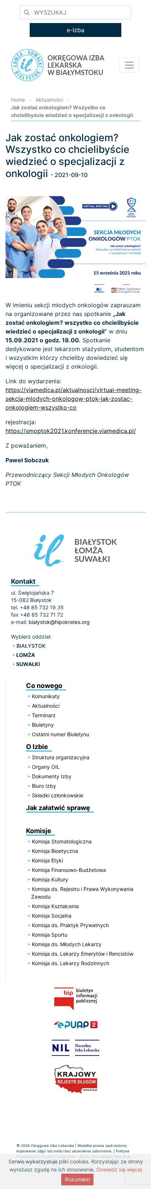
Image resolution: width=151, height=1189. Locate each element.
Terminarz (44, 715)
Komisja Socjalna (51, 916)
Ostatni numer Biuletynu (60, 734)
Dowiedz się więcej (119, 1169)
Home (18, 100)
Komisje (38, 831)
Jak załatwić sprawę (58, 808)
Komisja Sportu (49, 935)
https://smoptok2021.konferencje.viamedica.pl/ (70, 430)
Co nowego (44, 685)
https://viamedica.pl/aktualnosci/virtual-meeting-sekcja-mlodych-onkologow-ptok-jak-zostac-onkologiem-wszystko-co (73, 398)
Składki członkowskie (57, 795)
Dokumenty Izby (51, 776)
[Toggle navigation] (129, 65)
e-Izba (75, 30)
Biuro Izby (44, 786)
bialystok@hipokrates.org (59, 622)
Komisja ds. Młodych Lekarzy (67, 944)
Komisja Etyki (47, 860)
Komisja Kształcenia (55, 906)
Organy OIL (46, 767)
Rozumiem (77, 1179)
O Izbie (37, 746)
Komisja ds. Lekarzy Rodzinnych (70, 963)
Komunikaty (46, 696)
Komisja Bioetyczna (55, 851)
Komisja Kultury (50, 879)
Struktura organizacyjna (60, 757)
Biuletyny (43, 725)
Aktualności (49, 100)
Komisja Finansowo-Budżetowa (69, 870)
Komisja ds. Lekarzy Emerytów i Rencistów (82, 954)
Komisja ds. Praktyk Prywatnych (70, 925)
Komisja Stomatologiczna (62, 841)
